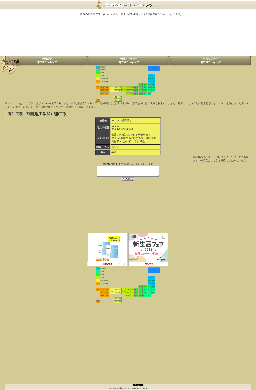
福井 (136, 87)
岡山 (119, 91)
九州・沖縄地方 (105, 81)
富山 (145, 84)
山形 (149, 81)
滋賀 (132, 87)
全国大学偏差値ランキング (47, 60)
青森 (151, 75)
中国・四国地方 (105, 78)
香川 (119, 97)
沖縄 (98, 100)
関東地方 (103, 69)
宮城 (153, 81)
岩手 (153, 78)
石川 (140, 84)
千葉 (153, 91)
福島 (153, 84)
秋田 (149, 78)
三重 (132, 94)
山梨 (145, 91)
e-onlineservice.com (135, 388)
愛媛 (116, 97)
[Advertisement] (128, 37)
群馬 (145, 87)
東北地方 (103, 67)
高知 (116, 100)
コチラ (176, 14)
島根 (116, 87)
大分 (107, 91)
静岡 (140, 94)
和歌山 (128, 94)
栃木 (149, 87)
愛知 (136, 94)
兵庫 (123, 89)
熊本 (102, 91)
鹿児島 (102, 94)
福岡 (107, 87)
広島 (116, 91)
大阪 (128, 91)
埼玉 (149, 91)
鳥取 (119, 87)
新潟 (149, 84)
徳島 (119, 100)
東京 (149, 94)
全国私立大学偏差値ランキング (210, 60)
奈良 (132, 91)
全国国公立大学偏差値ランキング (129, 60)
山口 (112, 89)
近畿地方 (103, 75)
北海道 (154, 68)
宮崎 (107, 94)
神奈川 (145, 94)
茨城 (153, 87)
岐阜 (136, 91)
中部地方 (103, 72)
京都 (128, 87)
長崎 (98, 87)
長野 (140, 89)
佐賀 (102, 87)
